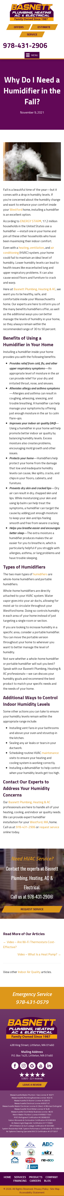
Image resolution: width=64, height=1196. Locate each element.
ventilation (37, 247)
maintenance (50, 752)
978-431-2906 (25, 45)
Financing (20, 1181)
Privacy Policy (41, 1189)
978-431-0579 (32, 1002)
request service (49, 827)
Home (7, 1177)
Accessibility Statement (32, 1192)
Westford (16, 209)
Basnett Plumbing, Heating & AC (35, 289)
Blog (47, 1181)
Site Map (54, 1189)
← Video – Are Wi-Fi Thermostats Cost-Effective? (29, 944)
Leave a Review (32, 1085)
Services (20, 1177)
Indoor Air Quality (29, 971)
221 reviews (36, 1078)
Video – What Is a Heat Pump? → (39, 954)
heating (24, 247)
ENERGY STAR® (30, 221)
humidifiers (40, 574)
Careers (35, 1181)
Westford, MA (39, 822)
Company (52, 1177)
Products (35, 1177)
